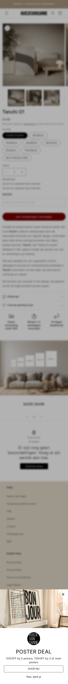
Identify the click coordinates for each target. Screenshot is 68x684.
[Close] (63, 594)
